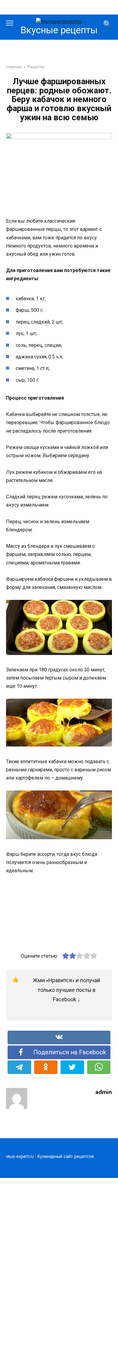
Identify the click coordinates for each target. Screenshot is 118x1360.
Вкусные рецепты (59, 30)
